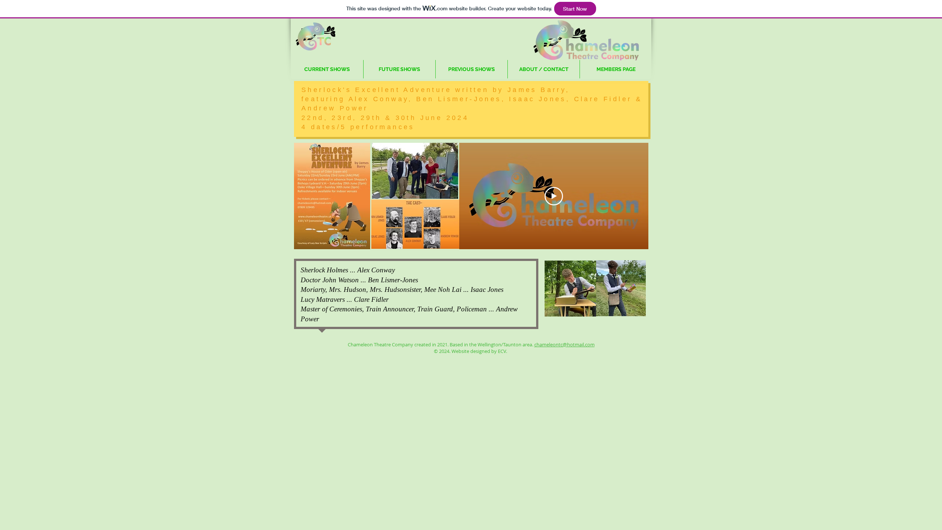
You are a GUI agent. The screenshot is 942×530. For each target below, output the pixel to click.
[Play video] (554, 196)
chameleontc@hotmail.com (564, 344)
